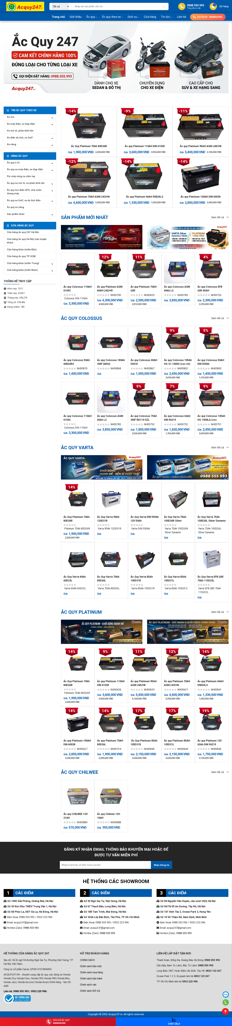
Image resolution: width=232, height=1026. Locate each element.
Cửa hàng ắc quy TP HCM (21, 256)
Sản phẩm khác (15, 214)
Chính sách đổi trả (90, 990)
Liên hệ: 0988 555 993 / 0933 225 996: (25, 991)
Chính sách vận (88, 984)
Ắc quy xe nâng (15, 207)
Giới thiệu (76, 16)
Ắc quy (90, 16)
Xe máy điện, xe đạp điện (21, 123)
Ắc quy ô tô (13, 162)
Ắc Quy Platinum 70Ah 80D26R (89, 146)
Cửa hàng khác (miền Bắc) (22, 249)
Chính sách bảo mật (91, 966)
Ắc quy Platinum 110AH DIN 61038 (145, 146)
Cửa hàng (150, 16)
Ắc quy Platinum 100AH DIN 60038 (200, 196)
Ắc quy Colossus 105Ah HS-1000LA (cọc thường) (211, 420)
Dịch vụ (132, 16)
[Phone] (226, 1002)
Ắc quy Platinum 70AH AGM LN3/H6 (89, 196)
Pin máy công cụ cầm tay (21, 176)
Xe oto (10, 117)
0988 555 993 (31, 927)
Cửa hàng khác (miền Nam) (22, 270)
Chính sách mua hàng (91, 972)
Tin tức (165, 16)
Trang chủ (58, 16)
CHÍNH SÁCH (87, 960)
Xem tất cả (217, 217)
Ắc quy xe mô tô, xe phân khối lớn (26, 183)
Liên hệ (181, 16)
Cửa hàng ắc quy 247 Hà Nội (23, 232)
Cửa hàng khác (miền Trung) (23, 263)
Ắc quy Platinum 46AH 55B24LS (144, 196)
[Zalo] (226, 994)
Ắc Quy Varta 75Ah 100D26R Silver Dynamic (175, 520)
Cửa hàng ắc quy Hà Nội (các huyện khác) (27, 241)
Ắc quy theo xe (111, 16)
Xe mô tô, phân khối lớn (20, 130)
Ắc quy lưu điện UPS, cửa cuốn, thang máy (24, 192)
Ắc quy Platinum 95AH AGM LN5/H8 (200, 146)
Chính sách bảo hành (91, 978)
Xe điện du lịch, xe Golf (20, 137)
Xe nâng (11, 144)
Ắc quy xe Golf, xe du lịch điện (24, 200)
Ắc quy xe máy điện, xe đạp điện (25, 169)
